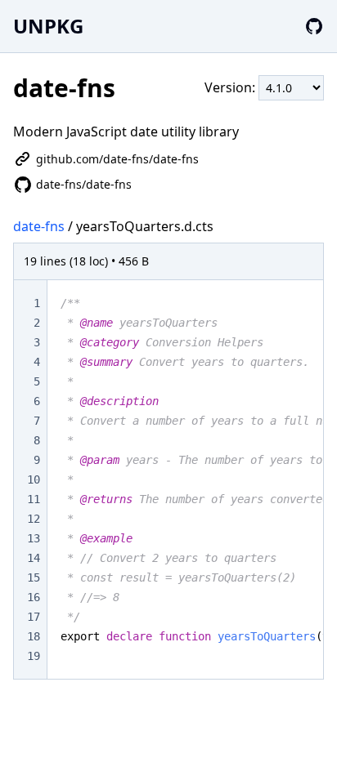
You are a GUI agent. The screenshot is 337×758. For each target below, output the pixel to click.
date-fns (39, 226)
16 (33, 597)
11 (33, 499)
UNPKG (48, 25)
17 (33, 616)
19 (33, 655)
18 (33, 636)
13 (33, 538)
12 (33, 518)
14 (33, 557)
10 (33, 479)
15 (33, 577)
